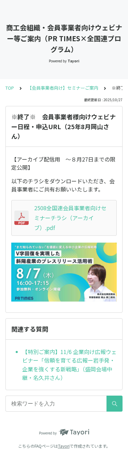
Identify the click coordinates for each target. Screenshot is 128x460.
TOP (9, 88)
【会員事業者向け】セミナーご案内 (62, 88)
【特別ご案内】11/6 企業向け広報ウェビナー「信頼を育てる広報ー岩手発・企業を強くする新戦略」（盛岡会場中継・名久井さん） (69, 365)
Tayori (64, 446)
